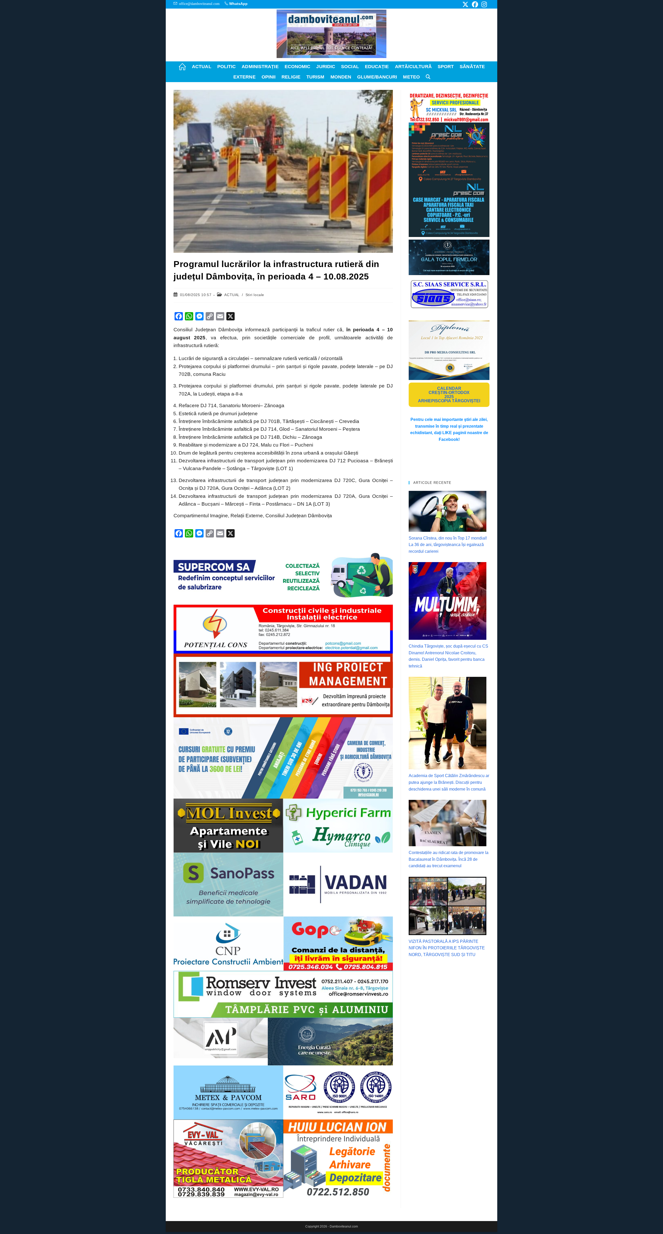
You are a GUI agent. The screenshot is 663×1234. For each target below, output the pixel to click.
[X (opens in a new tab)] (465, 4)
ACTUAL (231, 295)
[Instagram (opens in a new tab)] (483, 4)
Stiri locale (255, 295)
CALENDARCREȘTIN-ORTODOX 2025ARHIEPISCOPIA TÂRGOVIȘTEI (449, 394)
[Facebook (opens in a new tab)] (475, 4)
